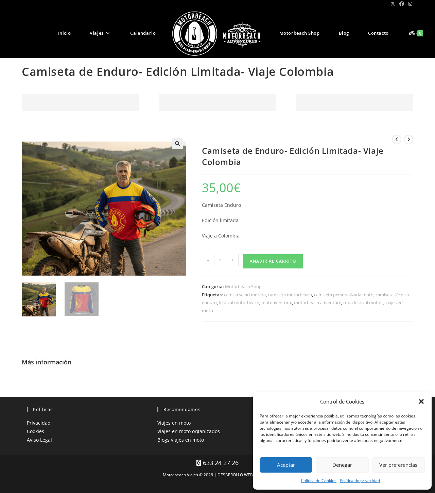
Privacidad (39, 423)
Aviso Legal (39, 440)
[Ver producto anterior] (396, 139)
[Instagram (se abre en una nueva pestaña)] (409, 3)
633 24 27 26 (220, 463)
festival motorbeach (239, 302)
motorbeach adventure (317, 302)
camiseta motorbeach (290, 295)
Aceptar (286, 464)
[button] (421, 401)
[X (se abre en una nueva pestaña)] (392, 3)
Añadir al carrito (273, 261)
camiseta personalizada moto (343, 295)
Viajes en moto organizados (188, 431)
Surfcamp (217, 479)
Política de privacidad (360, 480)
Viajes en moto (174, 423)
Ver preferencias (398, 464)
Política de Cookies (318, 480)
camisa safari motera (245, 295)
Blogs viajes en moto (180, 440)
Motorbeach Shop (243, 286)
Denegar (342, 464)
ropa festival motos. (363, 302)
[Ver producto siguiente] (408, 139)
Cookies (35, 431)
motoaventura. (276, 302)
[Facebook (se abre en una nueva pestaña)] (401, 3)
